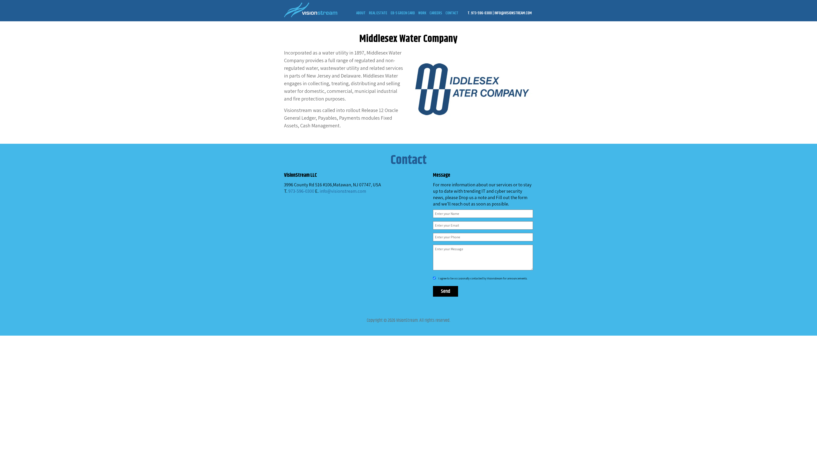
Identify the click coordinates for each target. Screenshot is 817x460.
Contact (452, 13)
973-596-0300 (301, 191)
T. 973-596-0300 (480, 13)
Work (422, 13)
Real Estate (378, 13)
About (361, 13)
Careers (436, 13)
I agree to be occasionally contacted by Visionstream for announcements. (482, 278)
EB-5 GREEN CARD (403, 13)
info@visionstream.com (513, 13)
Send (445, 291)
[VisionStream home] (327, 10)
